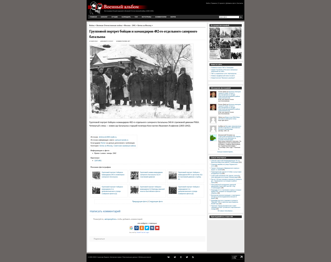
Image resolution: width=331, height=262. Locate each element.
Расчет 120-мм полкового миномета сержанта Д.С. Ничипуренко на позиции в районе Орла (226, 181)
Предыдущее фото (139, 201)
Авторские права (115, 257)
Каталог (104, 17)
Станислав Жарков (102, 257)
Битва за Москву (144, 25)
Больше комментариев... (225, 152)
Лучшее (114, 17)
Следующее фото (156, 201)
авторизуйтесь (110, 219)
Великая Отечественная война (109, 25)
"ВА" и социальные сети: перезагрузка (223, 73)
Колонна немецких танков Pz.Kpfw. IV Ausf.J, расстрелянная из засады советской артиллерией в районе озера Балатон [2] (229, 107)
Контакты (240, 3)
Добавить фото (231, 3)
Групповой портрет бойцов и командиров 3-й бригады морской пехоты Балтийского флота (152, 189)
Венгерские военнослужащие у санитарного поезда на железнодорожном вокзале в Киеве (225, 196)
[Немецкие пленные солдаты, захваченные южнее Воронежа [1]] (225, 37)
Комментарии (160, 17)
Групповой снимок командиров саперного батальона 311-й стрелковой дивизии (151, 174)
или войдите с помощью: (147, 223)
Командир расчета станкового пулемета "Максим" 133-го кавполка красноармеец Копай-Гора (224, 202)
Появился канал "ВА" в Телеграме (222, 67)
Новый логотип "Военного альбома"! (223, 78)
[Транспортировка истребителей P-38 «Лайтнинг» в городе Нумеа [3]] (225, 48)
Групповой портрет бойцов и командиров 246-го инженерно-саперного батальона (113, 174)
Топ (136, 17)
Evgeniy (110, 41)
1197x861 (97, 161)
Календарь (126, 17)
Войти (208, 3)
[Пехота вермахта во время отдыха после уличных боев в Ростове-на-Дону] (214, 37)
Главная (93, 17)
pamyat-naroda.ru (121, 140)
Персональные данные (129, 257)
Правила (214, 3)
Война (91, 25)
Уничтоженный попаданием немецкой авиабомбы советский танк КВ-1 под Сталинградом (223, 186)
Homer (103, 143)
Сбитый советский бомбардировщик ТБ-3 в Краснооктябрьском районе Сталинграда (225, 161)
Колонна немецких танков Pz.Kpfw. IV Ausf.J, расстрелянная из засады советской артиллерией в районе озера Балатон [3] (229, 95)
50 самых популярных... (226, 211)
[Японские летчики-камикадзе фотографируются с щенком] (214, 48)
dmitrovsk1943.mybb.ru (107, 137)
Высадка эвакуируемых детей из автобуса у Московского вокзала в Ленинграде (229, 127)
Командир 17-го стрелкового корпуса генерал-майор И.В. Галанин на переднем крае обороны (226, 191)
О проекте (221, 3)
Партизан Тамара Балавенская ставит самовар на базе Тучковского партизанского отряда (225, 207)
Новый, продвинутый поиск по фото (223, 75)
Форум (173, 17)
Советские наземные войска (125, 146)
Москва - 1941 (130, 25)
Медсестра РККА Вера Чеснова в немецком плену (229, 118)
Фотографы (146, 17)
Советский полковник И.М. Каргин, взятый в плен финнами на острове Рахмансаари (229, 138)
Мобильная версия (145, 257)
